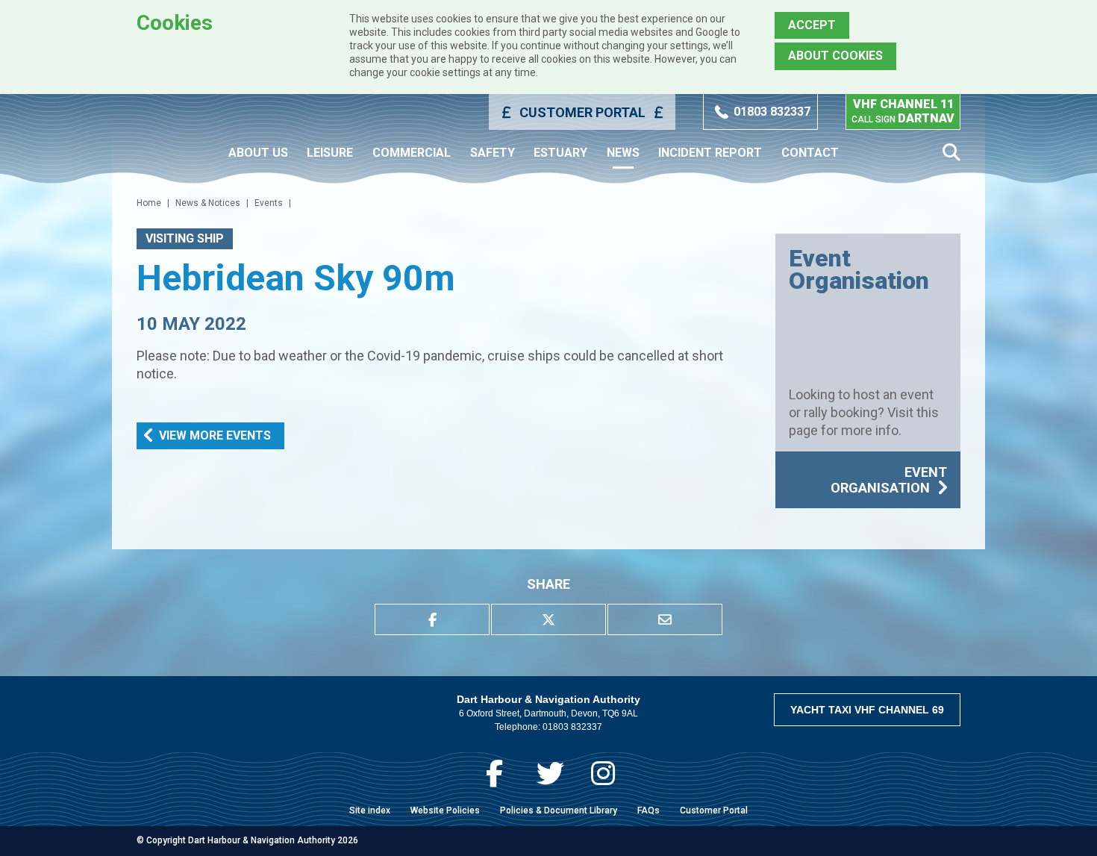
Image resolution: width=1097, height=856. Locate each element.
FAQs (648, 810)
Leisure (330, 153)
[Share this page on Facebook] (432, 619)
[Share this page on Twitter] (548, 619)
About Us (258, 153)
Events (268, 203)
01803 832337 (772, 111)
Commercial (411, 153)
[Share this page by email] (664, 619)
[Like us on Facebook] (494, 773)
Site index (369, 810)
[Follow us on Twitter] (550, 773)
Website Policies (445, 810)
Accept (812, 25)
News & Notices (207, 203)
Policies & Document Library (558, 810)
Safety (492, 153)
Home (149, 203)
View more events (215, 435)
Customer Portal (582, 112)
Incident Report (710, 153)
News (623, 153)
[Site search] (951, 153)
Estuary (560, 153)
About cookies (835, 56)
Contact (810, 153)
